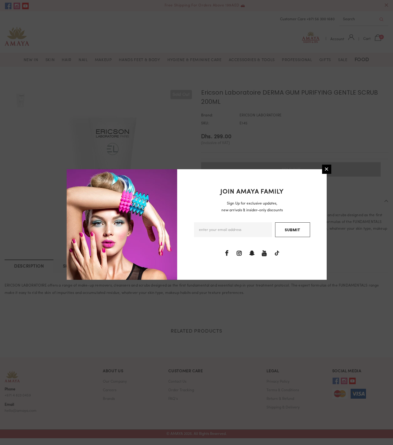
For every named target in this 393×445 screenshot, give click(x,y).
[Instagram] (239, 253)
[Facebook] (226, 253)
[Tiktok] (277, 253)
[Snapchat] (251, 253)
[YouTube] (264, 253)
